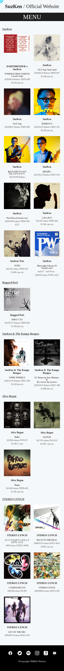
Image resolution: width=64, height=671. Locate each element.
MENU (32, 17)
